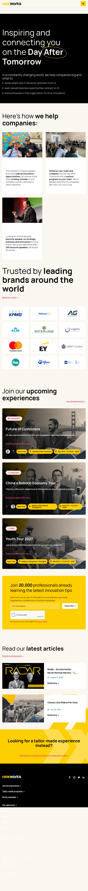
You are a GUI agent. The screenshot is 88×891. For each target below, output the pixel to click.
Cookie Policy (49, 875)
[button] (83, 3)
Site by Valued (24, 875)
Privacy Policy (37, 875)
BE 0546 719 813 (79, 875)
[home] (11, 3)
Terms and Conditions (63, 875)
